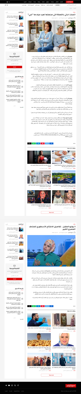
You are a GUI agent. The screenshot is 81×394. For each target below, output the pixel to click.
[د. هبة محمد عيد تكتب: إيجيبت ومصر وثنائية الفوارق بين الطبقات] (21, 25)
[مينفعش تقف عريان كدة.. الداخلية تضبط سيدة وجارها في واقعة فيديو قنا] (63, 320)
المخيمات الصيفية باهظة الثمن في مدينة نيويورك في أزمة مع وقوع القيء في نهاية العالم (64, 186)
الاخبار (61, 1)
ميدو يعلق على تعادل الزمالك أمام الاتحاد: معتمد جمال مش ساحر (12, 17)
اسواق (47, 1)
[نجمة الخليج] (71, 2)
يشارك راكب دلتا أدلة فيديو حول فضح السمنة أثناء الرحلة (64, 205)
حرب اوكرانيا (43, 5)
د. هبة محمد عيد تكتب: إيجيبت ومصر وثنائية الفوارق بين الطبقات (12, 24)
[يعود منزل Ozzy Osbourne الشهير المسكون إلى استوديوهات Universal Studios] (39, 196)
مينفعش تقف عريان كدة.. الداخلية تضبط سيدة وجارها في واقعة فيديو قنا (64, 329)
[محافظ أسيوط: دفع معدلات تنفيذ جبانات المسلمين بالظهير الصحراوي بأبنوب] (21, 46)
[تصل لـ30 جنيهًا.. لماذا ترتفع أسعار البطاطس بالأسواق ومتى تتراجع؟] (21, 32)
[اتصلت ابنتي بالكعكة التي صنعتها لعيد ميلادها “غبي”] (51, 36)
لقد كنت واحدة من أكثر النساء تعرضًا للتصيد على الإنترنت (41, 166)
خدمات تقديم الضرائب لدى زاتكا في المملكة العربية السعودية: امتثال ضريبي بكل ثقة (64, 166)
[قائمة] (5, 5)
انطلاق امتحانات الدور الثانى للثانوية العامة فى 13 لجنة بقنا (13, 92)
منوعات (30, 1)
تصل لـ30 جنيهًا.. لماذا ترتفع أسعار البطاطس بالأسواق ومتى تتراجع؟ (12, 31)
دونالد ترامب (24, 5)
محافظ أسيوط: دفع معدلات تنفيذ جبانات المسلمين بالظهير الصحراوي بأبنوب (12, 45)
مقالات (74, 224)
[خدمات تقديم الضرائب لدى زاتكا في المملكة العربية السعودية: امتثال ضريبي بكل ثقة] (63, 157)
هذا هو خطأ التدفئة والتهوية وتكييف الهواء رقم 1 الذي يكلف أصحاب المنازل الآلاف (40, 186)
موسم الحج (37, 5)
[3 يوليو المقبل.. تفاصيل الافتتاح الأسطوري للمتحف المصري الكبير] (51, 251)
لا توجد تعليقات (54, 232)
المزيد (25, 1)
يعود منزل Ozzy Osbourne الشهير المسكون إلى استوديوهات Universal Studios (41, 205)
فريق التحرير (70, 232)
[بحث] (7, 5)
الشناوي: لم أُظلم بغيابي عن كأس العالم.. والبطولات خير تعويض (12, 38)
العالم (57, 1)
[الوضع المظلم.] (9, 1)
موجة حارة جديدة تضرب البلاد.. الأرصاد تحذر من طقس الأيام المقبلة (14, 81)
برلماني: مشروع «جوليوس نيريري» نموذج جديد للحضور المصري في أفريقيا (13, 101)
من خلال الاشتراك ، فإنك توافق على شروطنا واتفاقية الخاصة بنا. (14, 70)
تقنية (43, 1)
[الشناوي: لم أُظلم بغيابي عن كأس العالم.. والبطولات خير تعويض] (21, 39)
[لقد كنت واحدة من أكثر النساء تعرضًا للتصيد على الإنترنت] (39, 157)
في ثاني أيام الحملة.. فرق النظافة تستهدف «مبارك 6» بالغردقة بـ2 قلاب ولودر (13, 87)
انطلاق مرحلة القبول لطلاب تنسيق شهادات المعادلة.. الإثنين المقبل (13, 96)
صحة (35, 1)
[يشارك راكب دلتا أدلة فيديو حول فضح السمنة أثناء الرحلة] (63, 196)
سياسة (52, 1)
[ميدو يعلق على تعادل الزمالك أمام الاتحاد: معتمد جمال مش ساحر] (21, 17)
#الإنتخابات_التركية (50, 5)
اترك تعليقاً (51, 212)
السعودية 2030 (31, 5)
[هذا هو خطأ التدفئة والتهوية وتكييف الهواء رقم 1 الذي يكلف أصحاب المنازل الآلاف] (39, 177)
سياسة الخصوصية (15, 71)
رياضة (39, 1)
